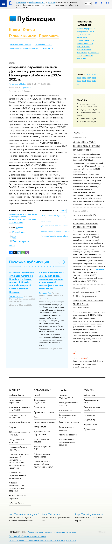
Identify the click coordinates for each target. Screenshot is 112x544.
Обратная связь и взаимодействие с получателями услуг (43, 464)
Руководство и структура (16, 401)
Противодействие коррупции (18, 448)
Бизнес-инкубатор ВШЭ (42, 447)
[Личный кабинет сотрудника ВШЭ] (102, 3)
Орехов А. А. (27, 87)
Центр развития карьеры (41, 440)
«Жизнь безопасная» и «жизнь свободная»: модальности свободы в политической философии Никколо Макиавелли (51, 280)
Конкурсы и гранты (68, 434)
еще (78, 83)
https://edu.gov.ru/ (51, 514)
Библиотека (89, 395)
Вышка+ (37, 417)
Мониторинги (65, 410)
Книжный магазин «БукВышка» (92, 408)
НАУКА (63, 390)
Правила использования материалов (24, 48)
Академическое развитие (66, 428)
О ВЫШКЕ (14, 390)
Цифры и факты (16, 395)
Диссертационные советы (67, 416)
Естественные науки (88, 106)
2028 (89, 74)
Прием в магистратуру (44, 421)
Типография (89, 414)
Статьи (29, 29)
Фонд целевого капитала (16, 440)
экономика (81, 58)
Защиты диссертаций (69, 422)
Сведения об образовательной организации (17, 475)
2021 (84, 81)
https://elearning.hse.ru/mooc (89, 514)
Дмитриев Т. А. (45, 293)
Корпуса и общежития (19, 422)
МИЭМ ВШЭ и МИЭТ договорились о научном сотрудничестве (86, 145)
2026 (79, 78)
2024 (89, 78)
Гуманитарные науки (88, 103)
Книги (14, 29)
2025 (84, 78)
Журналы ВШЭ (90, 424)
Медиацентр (90, 419)
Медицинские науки (88, 109)
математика (82, 52)
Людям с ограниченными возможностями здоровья (16, 486)
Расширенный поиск (43, 44)
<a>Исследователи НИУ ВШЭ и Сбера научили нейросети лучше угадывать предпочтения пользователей (88, 299)
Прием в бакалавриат (44, 412)
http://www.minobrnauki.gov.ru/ (23, 514)
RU (86, 3)
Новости (78, 132)
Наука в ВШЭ (48, 48)
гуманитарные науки (85, 40)
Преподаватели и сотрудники (17, 416)
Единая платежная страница (17, 497)
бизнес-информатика (86, 28)
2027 (94, 74)
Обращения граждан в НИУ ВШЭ (19, 433)
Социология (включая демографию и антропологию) (23, 217)
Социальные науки (88, 118)
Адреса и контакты (35, 532)
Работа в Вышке (16, 503)
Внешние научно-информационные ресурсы (67, 442)
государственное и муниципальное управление (85, 34)
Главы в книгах (22, 35)
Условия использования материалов (60, 532)
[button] (21, 266)
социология (88, 55)
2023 (94, 78)
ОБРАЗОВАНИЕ (42, 390)
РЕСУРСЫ (89, 390)
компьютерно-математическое (84, 47)
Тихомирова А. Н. (16, 296)
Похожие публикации (29, 261)
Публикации (36, 18)
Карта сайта (71, 540)
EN (90, 3)
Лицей (37, 395)
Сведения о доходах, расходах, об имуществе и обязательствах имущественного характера (19, 461)
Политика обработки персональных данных (27, 536)
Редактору (101, 531)
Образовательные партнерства (42, 455)
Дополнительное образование (42, 432)
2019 (94, 81)
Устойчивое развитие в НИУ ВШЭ (19, 408)
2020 (89, 81)
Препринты (49, 35)
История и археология (18, 214)
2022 (79, 81)
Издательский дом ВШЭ (92, 401)
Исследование (97, 269)
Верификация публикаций (20, 44)
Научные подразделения (66, 396)
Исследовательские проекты (68, 403)
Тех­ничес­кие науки (88, 121)
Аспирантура (40, 426)
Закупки (12, 427)
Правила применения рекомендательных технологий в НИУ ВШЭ (37, 540)
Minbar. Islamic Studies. (18, 84)
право (79, 55)
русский (19, 228)
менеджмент (93, 52)
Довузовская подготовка (40, 401)
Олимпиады (39, 407)
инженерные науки (85, 43)
